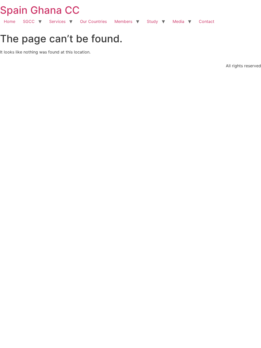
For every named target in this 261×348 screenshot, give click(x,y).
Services (57, 21)
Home (9, 21)
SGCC (29, 21)
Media (178, 21)
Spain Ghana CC (40, 10)
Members (123, 21)
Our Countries (93, 21)
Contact (206, 21)
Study (152, 21)
